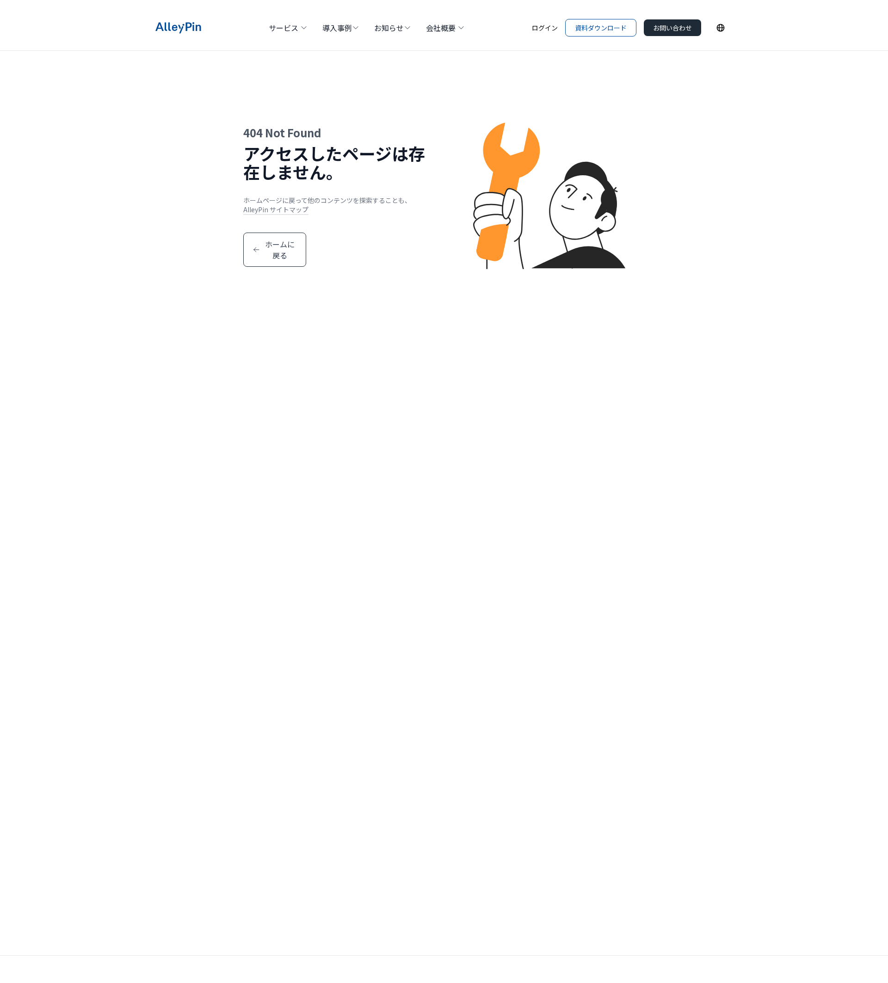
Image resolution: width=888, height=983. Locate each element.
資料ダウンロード (601, 27)
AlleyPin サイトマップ (275, 209)
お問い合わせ (672, 27)
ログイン (545, 27)
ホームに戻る (280, 250)
